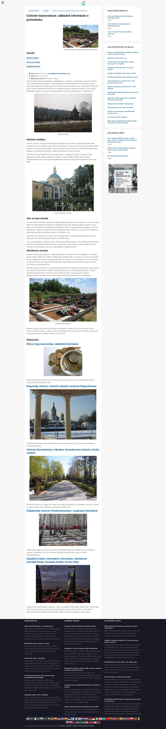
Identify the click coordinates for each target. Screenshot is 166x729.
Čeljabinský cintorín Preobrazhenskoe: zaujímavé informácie (62, 510)
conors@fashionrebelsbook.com (58, 73)
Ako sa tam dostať (33, 62)
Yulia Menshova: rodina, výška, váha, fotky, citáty (120, 662)
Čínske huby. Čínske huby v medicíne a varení (123, 77)
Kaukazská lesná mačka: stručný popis (120, 104)
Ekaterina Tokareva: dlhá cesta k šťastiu (117, 677)
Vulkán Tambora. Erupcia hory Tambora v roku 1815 (81, 706)
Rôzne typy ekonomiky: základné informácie (52, 344)
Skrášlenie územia (33, 66)
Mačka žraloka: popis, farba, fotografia (120, 107)
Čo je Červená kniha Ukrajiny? (117, 117)
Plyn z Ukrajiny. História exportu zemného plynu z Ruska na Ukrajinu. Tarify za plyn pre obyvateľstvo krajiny (122, 140)
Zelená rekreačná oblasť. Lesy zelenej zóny (38, 626)
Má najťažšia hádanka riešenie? (118, 156)
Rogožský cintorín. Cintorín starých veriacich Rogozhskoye (61, 386)
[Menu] (2, 2)
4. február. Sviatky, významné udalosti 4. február (80, 626)
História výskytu (33, 58)
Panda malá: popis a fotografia (34, 658)
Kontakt (69, 726)
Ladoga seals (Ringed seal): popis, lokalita (122, 73)
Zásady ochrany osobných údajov (83, 726)
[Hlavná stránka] (83, 3)
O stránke (62, 726)
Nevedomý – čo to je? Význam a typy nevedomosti (81, 648)
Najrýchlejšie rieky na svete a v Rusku (36, 643)
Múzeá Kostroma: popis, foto (117, 58)
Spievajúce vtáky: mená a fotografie (36, 695)
